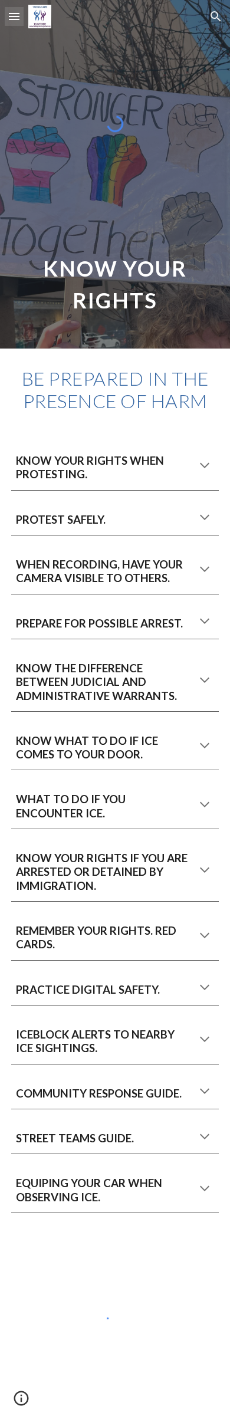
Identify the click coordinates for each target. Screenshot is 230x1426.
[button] (14, 16)
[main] (115, 280)
